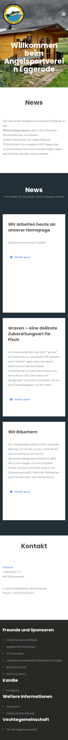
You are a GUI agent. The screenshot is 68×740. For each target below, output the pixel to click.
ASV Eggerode (48, 144)
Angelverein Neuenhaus (21, 646)
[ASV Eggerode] (13, 14)
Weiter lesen (22, 257)
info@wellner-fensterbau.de (29, 588)
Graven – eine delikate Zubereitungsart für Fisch (32, 333)
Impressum (13, 706)
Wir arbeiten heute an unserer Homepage (31, 227)
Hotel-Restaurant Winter (22, 639)
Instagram (12, 690)
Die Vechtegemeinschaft (21, 729)
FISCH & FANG (16, 674)
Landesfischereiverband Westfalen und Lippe (34, 660)
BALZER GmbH (16, 667)
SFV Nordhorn (15, 653)
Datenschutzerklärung (20, 713)
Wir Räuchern (22, 432)
